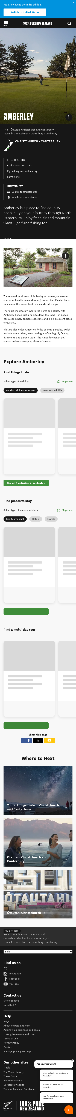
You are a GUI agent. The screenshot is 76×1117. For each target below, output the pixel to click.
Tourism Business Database (19, 1089)
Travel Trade (10, 1076)
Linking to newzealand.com (19, 1034)
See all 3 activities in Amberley (26, 483)
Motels (51, 519)
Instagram (15, 973)
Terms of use (11, 1038)
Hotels (35, 519)
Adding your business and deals (22, 1029)
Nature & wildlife (52, 390)
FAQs (6, 1021)
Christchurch (30, 191)
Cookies (8, 1047)
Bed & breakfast (15, 519)
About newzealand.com (17, 1025)
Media (7, 1067)
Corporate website (14, 1084)
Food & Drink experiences (20, 390)
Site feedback (11, 1000)
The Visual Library (14, 1072)
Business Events (13, 1080)
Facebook (14, 978)
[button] (6, 24)
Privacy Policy (11, 1042)
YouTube (14, 983)
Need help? (10, 1005)
